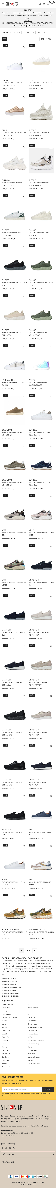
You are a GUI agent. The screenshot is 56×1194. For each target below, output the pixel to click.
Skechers (5, 1057)
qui (10, 1096)
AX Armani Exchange (36, 1041)
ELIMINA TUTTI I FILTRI (11, 33)
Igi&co (30, 1037)
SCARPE (22, 26)
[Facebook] (2, 1148)
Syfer (33, 1185)
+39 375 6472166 (7, 1136)
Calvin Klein (32, 1031)
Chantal (5, 1041)
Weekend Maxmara (35, 1027)
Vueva (4, 1044)
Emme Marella (7, 1004)
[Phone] (14, 1148)
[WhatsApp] (10, 1148)
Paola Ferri (6, 1037)
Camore (5, 1050)
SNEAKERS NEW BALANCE (12, 987)
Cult (29, 1004)
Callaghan (32, 1017)
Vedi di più (28, 21)
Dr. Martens (32, 1021)
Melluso (31, 1060)
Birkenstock (32, 1024)
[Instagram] (6, 1148)
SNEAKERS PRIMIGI (9, 984)
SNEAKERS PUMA (9, 990)
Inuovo (4, 1064)
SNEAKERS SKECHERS (10, 996)
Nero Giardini (33, 1008)
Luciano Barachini (34, 1057)
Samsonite (32, 1067)
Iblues (4, 1027)
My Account (8, 1162)
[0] (48, 4)
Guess (4, 1047)
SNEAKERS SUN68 (9, 979)
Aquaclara (6, 1054)
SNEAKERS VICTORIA (10, 993)
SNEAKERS (31, 26)
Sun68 (4, 1034)
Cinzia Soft (6, 1008)
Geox (30, 1047)
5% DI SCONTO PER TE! (12, 1077)
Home (14, 26)
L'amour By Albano (9, 1017)
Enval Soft (6, 1031)
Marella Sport (33, 1034)
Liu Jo (4, 1024)
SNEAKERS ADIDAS (9, 981)
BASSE (40, 26)
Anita (30, 1014)
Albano (5, 1021)
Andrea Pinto (33, 1050)
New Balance (7, 1014)
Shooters (5, 1060)
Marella (31, 1011)
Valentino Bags (34, 1044)
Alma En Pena (7, 1067)
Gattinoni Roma (34, 1064)
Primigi (4, 1011)
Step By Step (6, 969)
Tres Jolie (31, 1054)
